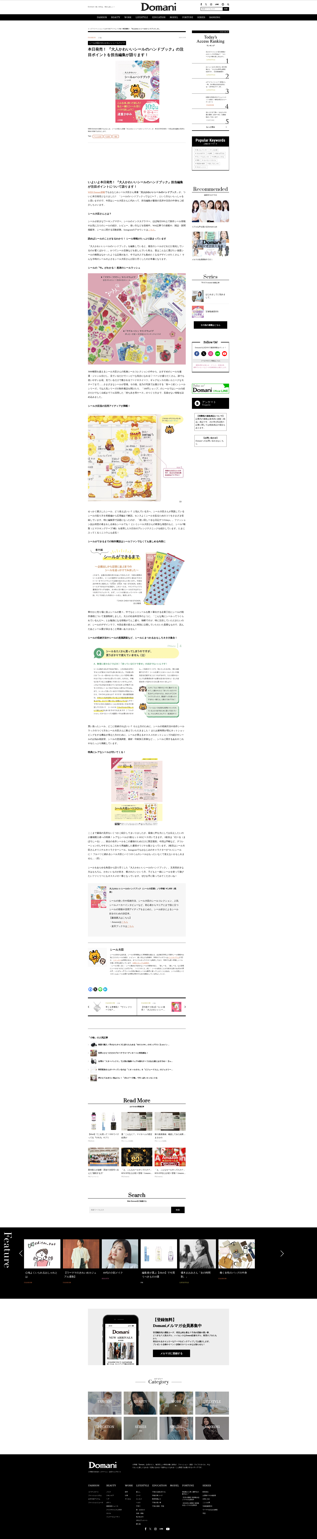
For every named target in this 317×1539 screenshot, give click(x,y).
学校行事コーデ (157, 1495)
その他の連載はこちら (210, 325)
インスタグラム (173, 957)
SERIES (201, 17)
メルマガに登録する (171, 1353)
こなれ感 (214, 150)
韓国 (197, 160)
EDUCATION (159, 17)
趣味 (116, 136)
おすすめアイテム (110, 29)
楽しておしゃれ (214, 163)
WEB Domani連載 (96, 192)
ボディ (108, 1502)
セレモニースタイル (209, 160)
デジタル (128, 1499)
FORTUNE (187, 17)
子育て (138, 1506)
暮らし (138, 1492)
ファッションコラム (95, 1495)
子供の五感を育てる (159, 1492)
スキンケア (110, 1495)
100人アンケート (142, 1520)
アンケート (209, 402)
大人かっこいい (201, 167)
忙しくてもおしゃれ (202, 156)
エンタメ (139, 1499)
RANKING (214, 17)
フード (138, 1495)
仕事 (126, 1495)
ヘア (107, 1499)
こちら (151, 230)
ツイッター (117, 960)
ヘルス (138, 1502)
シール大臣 (98, 136)
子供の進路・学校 (158, 1506)
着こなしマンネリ (202, 150)
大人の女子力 (200, 153)
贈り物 (138, 1524)
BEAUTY (115, 17)
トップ (90, 29)
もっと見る (210, 127)
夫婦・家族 (140, 1513)
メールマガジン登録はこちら (210, 361)
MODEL (174, 17)
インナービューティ (113, 1517)
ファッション (98, 29)
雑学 (126, 1492)
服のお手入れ (220, 153)
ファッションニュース (95, 1502)
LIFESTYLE (142, 17)
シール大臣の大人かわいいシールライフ (107, 43)
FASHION (102, 17)
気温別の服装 (200, 163)
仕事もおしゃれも (218, 156)
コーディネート (93, 1492)
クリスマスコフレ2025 (114, 1510)
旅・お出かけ (140, 1510)
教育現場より (156, 1499)
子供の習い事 (156, 1502)
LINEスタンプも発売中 (140, 963)
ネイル (108, 1513)
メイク (108, 1492)
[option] (42, 1261)
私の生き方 (140, 1517)
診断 (210, 153)
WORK (127, 17)
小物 (119, 29)
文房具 (108, 136)
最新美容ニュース (112, 1506)
